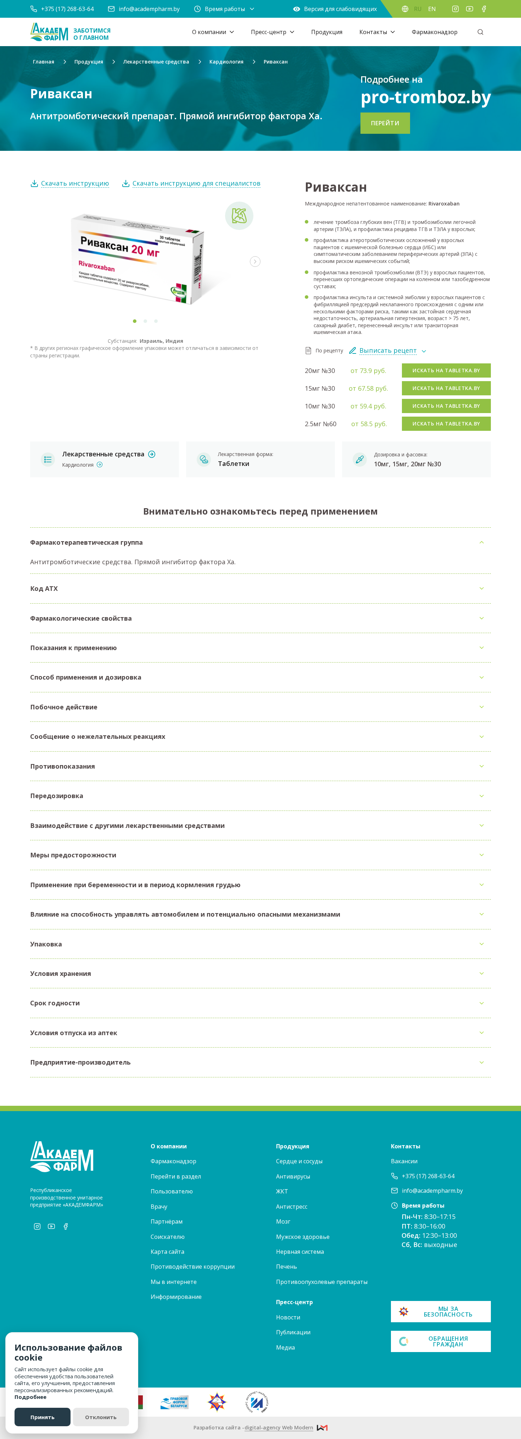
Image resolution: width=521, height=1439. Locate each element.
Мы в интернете (174, 1282)
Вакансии (404, 1161)
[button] (255, 261)
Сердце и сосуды (299, 1161)
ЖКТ (282, 1191)
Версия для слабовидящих (340, 9)
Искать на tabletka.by (446, 370)
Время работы (225, 9)
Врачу (159, 1206)
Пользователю (172, 1191)
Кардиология (78, 464)
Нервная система (300, 1252)
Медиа (285, 1347)
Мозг (283, 1221)
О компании (209, 32)
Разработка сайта (253, 1427)
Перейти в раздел (176, 1176)
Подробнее (30, 1396)
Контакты (373, 32)
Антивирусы (293, 1176)
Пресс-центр (268, 32)
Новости (288, 1317)
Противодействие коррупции (193, 1266)
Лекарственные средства (103, 454)
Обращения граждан (448, 1341)
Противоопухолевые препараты (322, 1282)
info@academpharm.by (149, 9)
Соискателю (168, 1237)
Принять (42, 1417)
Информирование (176, 1297)
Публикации (293, 1332)
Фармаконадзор (435, 32)
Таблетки (234, 464)
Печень (286, 1266)
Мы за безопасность (448, 1311)
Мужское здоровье (303, 1237)
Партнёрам (167, 1221)
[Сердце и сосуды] (239, 216)
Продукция (326, 32)
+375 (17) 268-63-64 (67, 9)
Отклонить (101, 1417)
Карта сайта (167, 1252)
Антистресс (291, 1206)
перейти (385, 123)
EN (432, 9)
